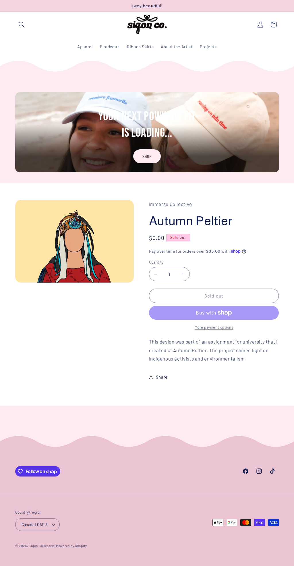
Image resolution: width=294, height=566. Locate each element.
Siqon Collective (42, 546)
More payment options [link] (214, 327)
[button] (21, 24)
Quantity (156, 262)
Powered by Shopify (71, 546)
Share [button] (162, 377)
